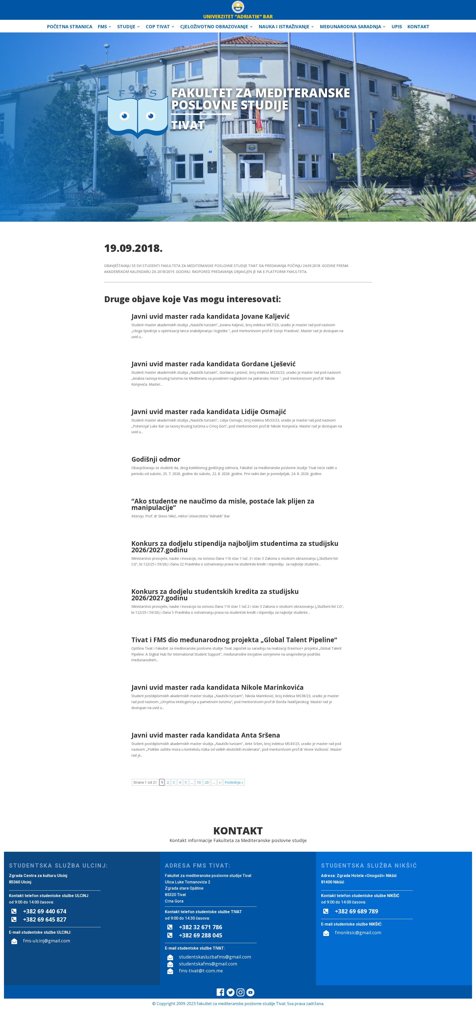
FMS (102, 27)
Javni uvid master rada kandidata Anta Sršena (205, 735)
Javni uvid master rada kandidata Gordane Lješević (213, 363)
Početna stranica (69, 27)
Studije (126, 27)
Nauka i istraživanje (284, 27)
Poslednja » (234, 782)
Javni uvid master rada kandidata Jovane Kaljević (210, 316)
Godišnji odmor (155, 459)
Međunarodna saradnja (350, 27)
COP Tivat (158, 27)
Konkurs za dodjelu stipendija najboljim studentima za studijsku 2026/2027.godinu (234, 546)
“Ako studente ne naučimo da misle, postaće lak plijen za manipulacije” (222, 504)
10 (199, 782)
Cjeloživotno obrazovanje (214, 27)
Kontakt (418, 27)
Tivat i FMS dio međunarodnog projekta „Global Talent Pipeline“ (234, 639)
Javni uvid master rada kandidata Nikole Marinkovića (217, 687)
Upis (396, 27)
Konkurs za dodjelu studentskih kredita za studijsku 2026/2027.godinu (215, 594)
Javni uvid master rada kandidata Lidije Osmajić (208, 411)
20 (207, 782)
